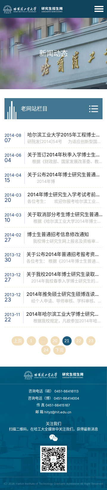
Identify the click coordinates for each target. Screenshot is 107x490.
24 (46, 350)
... (43, 340)
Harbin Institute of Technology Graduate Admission (48, 483)
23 (91, 340)
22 (78, 340)
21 (66, 340)
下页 (59, 350)
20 (55, 340)
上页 (18, 340)
